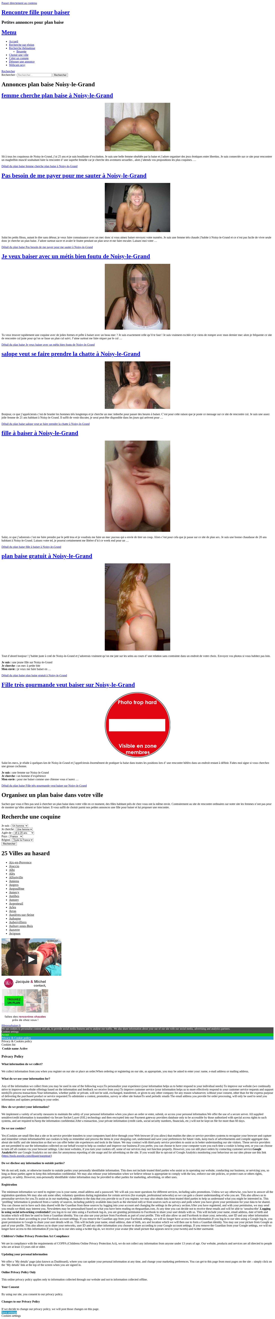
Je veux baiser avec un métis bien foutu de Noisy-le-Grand (75, 256)
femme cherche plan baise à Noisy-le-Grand (57, 95)
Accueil (13, 41)
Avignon (14, 933)
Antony (14, 900)
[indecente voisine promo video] (31, 974)
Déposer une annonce (22, 61)
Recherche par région (21, 44)
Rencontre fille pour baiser (35, 12)
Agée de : (7, 832)
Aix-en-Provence (20, 862)
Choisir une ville (18, 54)
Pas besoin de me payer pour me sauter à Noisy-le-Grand (73, 175)
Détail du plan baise (39, 166)
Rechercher (8, 71)
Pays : (5, 836)
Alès (12, 873)
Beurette (21, 51)
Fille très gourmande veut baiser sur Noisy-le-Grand (68, 684)
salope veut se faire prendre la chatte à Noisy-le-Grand (70, 353)
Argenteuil (16, 903)
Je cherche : (8, 829)
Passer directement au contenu (19, 3)
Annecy (14, 892)
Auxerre (14, 929)
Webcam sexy (17, 65)
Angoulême (16, 888)
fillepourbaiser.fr (11, 1025)
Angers (14, 885)
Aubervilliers (18, 922)
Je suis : (6, 825)
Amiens (14, 881)
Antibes (14, 896)
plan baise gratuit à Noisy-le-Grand (46, 556)
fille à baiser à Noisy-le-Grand (39, 433)
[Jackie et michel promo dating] (24, 1022)
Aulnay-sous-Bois (21, 926)
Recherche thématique (22, 48)
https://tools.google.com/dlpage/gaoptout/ (26, 1155)
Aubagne (15, 918)
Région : (6, 839)
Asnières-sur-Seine (21, 915)
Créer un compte (19, 58)
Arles (12, 907)
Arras (12, 911)
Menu (8, 32)
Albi (12, 870)
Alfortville (16, 877)
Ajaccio (14, 866)
